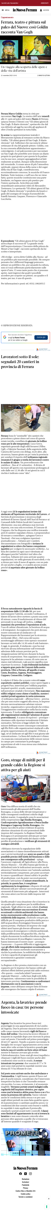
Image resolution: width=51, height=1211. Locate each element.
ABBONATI (45, 3)
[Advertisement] (19, 96)
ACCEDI (46, 10)
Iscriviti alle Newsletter (9, 3)
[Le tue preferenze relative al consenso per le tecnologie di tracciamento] (46, 1206)
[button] (25, 1167)
